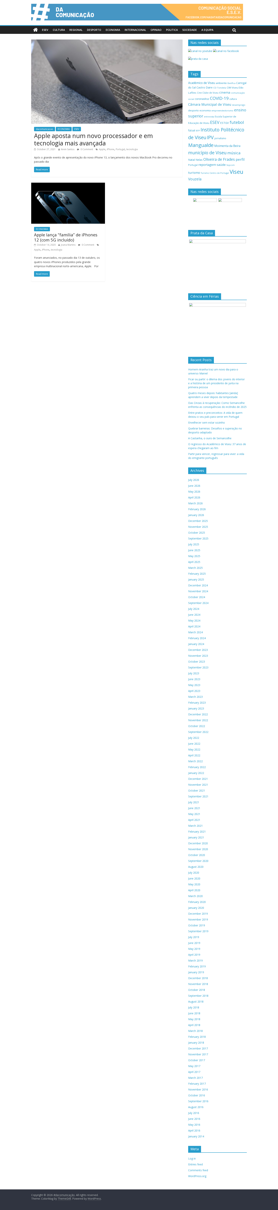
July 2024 (193, 609)
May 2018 (194, 1019)
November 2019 (198, 919)
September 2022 (198, 732)
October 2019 (196, 925)
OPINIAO (156, 30)
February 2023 (197, 702)
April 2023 (194, 691)
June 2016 (194, 1119)
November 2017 (198, 1054)
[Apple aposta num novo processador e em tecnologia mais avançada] (106, 42)
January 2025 (196, 579)
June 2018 (194, 1013)
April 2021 (194, 820)
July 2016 (193, 1113)
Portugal (120, 149)
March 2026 (195, 503)
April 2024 (194, 626)
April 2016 (194, 1130)
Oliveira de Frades (219, 159)
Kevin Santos (67, 149)
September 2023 (198, 667)
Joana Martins (68, 244)
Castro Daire (204, 87)
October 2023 (196, 661)
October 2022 (196, 726)
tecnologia (132, 149)
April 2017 (194, 1072)
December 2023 (198, 650)
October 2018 (196, 990)
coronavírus (202, 99)
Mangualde (201, 145)
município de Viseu (207, 153)
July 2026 (193, 480)
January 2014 (196, 1136)
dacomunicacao (44, 129)
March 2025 (195, 568)
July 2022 (193, 738)
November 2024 (198, 591)
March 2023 (195, 697)
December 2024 (198, 585)
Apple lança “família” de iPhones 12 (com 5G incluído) (65, 237)
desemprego (238, 104)
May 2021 (194, 814)
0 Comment (86, 149)
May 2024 (194, 620)
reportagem (207, 164)
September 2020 (198, 861)
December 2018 (198, 978)
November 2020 (198, 849)
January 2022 (196, 773)
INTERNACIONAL (135, 30)
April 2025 (194, 562)
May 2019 (194, 949)
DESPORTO (94, 30)
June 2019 (194, 943)
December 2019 (198, 913)
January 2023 (196, 708)
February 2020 (197, 902)
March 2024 (195, 632)
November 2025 (198, 527)
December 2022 (198, 714)
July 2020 (193, 872)
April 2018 (194, 1025)
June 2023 (194, 679)
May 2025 (194, 556)
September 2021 (198, 796)
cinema (224, 92)
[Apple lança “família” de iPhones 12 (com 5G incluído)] (68, 185)
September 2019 (198, 931)
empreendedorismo (222, 110)
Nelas (199, 159)
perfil (240, 159)
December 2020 (198, 843)
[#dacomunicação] (35, 30)
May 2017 (194, 1066)
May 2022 (194, 749)
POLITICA (172, 30)
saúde (221, 164)
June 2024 (194, 614)
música (234, 152)
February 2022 (197, 767)
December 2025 (198, 521)
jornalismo (220, 138)
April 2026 (194, 497)
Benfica (231, 83)
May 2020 (194, 884)
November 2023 (198, 655)
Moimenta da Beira (227, 146)
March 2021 (195, 825)
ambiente (221, 83)
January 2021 (196, 837)
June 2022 (194, 743)
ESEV (45, 30)
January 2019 (196, 972)
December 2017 (198, 1048)
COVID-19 (219, 98)
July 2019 (193, 937)
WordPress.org (197, 1176)
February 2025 (197, 573)
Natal (191, 159)
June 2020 (194, 878)
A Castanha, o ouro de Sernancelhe (209, 438)
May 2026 (194, 491)
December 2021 (198, 779)
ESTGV (224, 123)
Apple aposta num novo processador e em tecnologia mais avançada (93, 139)
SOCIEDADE (189, 30)
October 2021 (196, 790)
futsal (191, 130)
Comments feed (198, 1170)
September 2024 (198, 603)
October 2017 (196, 1060)
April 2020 (194, 890)
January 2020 (196, 908)
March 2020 (195, 896)
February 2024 (197, 638)
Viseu (236, 171)
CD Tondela (219, 87)
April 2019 (194, 954)
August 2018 (195, 1001)
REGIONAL (75, 30)
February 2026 (197, 509)
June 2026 (194, 485)
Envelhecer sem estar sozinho (206, 422)
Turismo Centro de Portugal (215, 173)
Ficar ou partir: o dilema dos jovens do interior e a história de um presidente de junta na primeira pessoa (216, 383)
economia (205, 110)
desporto (193, 110)
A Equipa (207, 30)
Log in (192, 1158)
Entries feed (195, 1164)
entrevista (209, 116)
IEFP (198, 130)
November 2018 (198, 984)
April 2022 (194, 755)
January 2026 (196, 515)
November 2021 (198, 784)
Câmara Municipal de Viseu (209, 104)
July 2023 (193, 673)
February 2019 (197, 966)
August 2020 (195, 866)
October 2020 (196, 855)
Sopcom (230, 165)
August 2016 (195, 1107)
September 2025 (198, 538)
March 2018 (195, 1031)
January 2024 (196, 644)
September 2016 (198, 1101)
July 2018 (193, 1007)
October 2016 (196, 1095)
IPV (210, 137)
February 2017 (197, 1083)
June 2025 (194, 550)
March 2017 (195, 1078)
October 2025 (196, 532)
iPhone (110, 149)
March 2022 (195, 761)
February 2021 (197, 831)
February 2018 (197, 1036)
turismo (194, 172)
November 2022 (198, 720)
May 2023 (194, 685)
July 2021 (193, 802)
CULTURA (59, 30)
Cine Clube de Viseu (207, 92)
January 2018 (196, 1042)
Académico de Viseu (201, 83)
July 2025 (193, 544)
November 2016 (198, 1089)
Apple (102, 149)
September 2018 (198, 995)
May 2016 (194, 1124)
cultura (233, 99)
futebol (237, 122)
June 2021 (194, 808)
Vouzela (195, 179)
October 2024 (196, 597)
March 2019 (195, 960)
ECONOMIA (113, 30)
